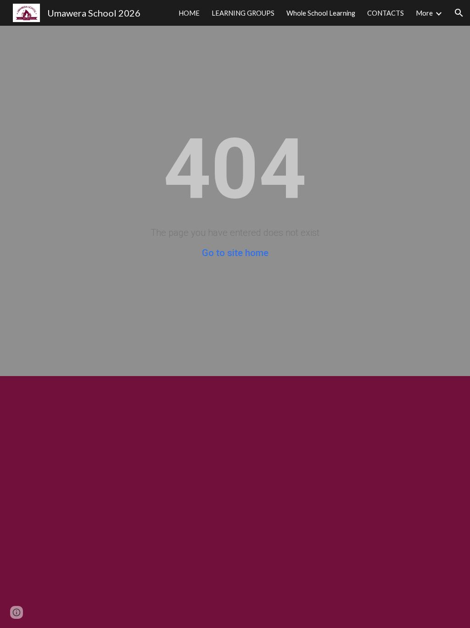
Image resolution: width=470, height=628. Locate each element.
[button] (459, 13)
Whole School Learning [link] (320, 13)
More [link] (424, 13)
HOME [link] (189, 13)
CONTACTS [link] (385, 13)
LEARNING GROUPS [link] (243, 13)
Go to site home (235, 252)
